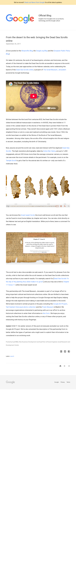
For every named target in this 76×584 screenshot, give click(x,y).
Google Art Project (60, 304)
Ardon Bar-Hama (49, 151)
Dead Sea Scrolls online (24, 70)
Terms (68, 382)
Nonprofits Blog (27, 51)
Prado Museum (47, 307)
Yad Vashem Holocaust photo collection (21, 307)
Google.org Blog (42, 51)
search (12, 356)
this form (46, 313)
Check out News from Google (34, 2)
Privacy (63, 382)
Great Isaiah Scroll (28, 215)
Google (56, 382)
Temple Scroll (11, 160)
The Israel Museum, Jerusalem (54, 70)
